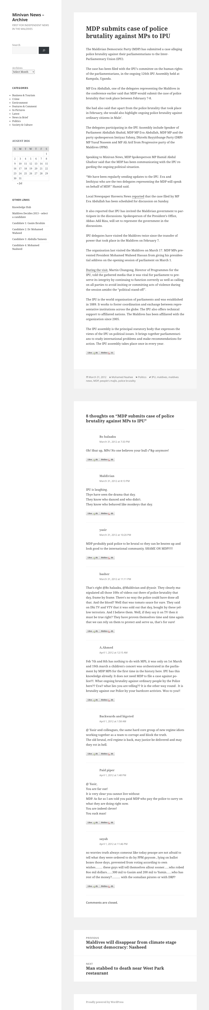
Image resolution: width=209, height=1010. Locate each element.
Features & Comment (24, 106)
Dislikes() (107, 352)
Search (16, 45)
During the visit (97, 270)
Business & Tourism (23, 95)
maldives (162, 377)
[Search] (44, 50)
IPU (154, 377)
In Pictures (18, 110)
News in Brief (20, 117)
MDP (96, 380)
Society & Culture (22, 124)
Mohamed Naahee (122, 377)
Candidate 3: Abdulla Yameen (29, 239)
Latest (15, 113)
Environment (20, 102)
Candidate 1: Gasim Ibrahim (28, 223)
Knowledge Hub (21, 207)
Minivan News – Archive (28, 17)
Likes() (93, 352)
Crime (15, 99)
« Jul (19, 183)
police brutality (127, 380)
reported (138, 196)
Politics (16, 121)
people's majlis (108, 380)
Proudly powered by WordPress (104, 1002)
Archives (17, 68)
